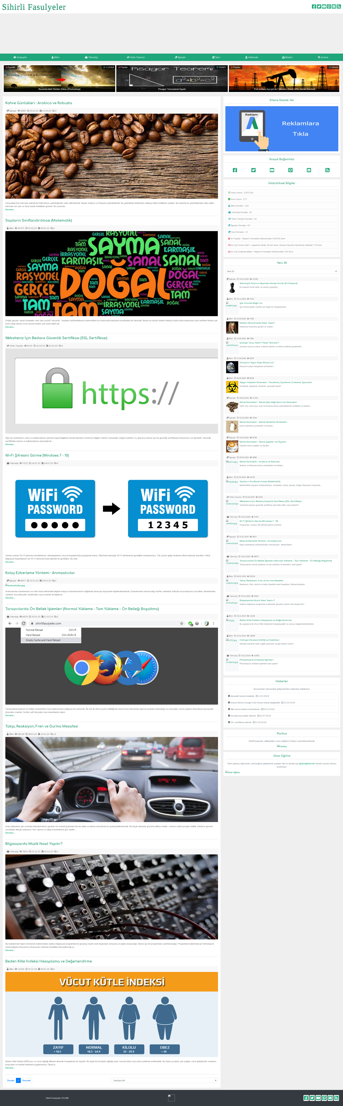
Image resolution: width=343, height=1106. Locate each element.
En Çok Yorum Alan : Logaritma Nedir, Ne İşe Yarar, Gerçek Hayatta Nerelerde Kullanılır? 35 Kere (276, 245)
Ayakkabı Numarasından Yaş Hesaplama (59, 89)
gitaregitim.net (307, 763)
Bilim (56, 57)
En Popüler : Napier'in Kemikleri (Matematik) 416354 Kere (257, 238)
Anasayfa (21, 57)
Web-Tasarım (137, 57)
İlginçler (181, 57)
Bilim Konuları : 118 (239, 205)
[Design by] (171, 1098)
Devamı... (10, 209)
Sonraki (26, 1080)
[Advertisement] (171, 33)
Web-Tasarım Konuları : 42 (244, 218)
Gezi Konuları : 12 (239, 232)
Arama (324, 57)
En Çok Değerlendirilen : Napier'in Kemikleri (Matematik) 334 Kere (261, 251)
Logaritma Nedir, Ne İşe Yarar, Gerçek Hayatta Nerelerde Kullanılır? (172, 89)
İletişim (288, 57)
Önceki (10, 1080)
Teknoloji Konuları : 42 (241, 212)
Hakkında (252, 57)
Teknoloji (93, 57)
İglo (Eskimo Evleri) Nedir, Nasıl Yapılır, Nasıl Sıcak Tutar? (284, 89)
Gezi (217, 57)
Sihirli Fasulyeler (34, 7)
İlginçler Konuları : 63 (240, 225)
